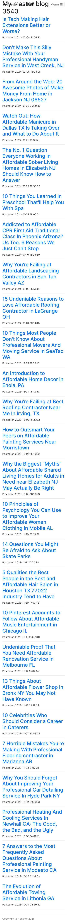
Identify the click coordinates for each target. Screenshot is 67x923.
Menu (55, 4)
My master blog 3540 (18, 4)
